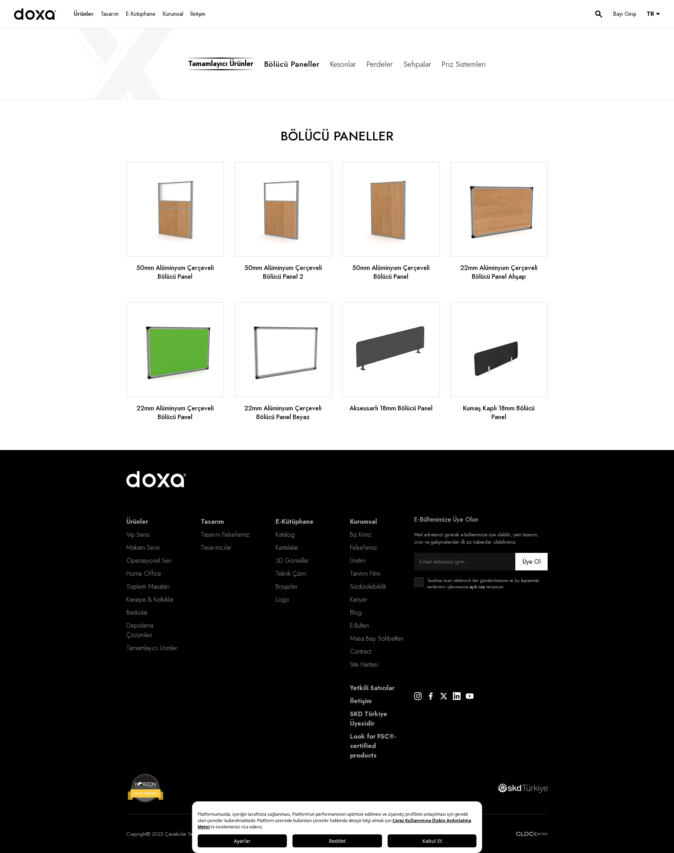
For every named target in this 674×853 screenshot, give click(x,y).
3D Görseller (292, 560)
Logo (282, 599)
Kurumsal (173, 14)
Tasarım (110, 14)
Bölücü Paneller (291, 64)
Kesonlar (343, 64)
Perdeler (379, 64)
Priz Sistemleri (464, 64)
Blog (356, 612)
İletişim (197, 14)
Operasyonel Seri (148, 560)
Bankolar (137, 612)
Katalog (285, 534)
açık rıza (477, 587)
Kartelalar (287, 547)
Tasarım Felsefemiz (225, 534)
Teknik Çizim (291, 573)
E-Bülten (359, 625)
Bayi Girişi (624, 14)
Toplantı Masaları (148, 586)
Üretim (357, 560)
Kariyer (358, 599)
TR (650, 14)
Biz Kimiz (360, 534)
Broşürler (287, 586)
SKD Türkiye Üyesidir (368, 718)
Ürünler (84, 14)
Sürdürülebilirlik (368, 586)
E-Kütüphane (141, 14)
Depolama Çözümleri (139, 630)
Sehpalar (417, 64)
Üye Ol (531, 561)
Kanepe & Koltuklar (150, 599)
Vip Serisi (138, 534)
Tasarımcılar (216, 547)
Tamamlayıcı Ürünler (151, 648)
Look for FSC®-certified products (373, 746)
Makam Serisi (143, 547)
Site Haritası (364, 664)
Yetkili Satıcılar (372, 688)
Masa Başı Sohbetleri (376, 638)
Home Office (143, 573)
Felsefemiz (363, 547)
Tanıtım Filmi (365, 573)
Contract (360, 651)
